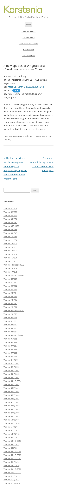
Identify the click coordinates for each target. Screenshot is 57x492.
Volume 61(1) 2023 (11, 476)
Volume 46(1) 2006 (11, 391)
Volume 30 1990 (10, 317)
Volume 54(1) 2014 (11, 444)
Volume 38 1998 (10, 349)
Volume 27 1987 (10, 303)
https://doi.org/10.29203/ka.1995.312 (26, 86)
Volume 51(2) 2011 (11, 430)
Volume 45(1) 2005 (11, 384)
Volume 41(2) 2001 (11, 363)
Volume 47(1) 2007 (11, 398)
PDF (16, 91)
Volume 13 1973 (10, 247)
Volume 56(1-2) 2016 (12, 455)
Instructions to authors (28, 43)
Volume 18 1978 (10, 268)
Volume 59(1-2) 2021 (12, 469)
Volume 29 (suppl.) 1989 (14, 310)
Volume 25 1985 (10, 296)
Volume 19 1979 (10, 272)
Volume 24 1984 (10, 293)
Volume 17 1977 (10, 261)
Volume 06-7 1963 (11, 226)
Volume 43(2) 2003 (11, 377)
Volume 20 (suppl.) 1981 (14, 275)
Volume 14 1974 (10, 250)
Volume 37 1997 (10, 345)
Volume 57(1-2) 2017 (12, 458)
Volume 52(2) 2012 (11, 437)
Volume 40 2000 (10, 356)
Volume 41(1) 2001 (11, 360)
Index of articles (28, 55)
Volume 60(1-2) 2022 (12, 472)
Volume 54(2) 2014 (11, 448)
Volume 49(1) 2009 (11, 412)
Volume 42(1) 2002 (11, 367)
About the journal (28, 31)
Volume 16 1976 (10, 257)
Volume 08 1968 (10, 229)
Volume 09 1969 (10, 233)
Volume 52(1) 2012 (11, 434)
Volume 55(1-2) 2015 (12, 451)
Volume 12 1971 (10, 243)
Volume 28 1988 (10, 307)
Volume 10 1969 (10, 236)
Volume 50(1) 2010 (11, 419)
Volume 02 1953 (10, 212)
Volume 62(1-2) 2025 (12, 483)
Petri (8, 139)
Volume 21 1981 (10, 282)
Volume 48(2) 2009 (11, 409)
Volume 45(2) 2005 (11, 388)
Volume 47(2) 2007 (11, 402)
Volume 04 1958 (10, 219)
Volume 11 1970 (10, 240)
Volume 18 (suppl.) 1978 (14, 264)
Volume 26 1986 (10, 300)
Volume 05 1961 (10, 222)
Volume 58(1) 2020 (11, 462)
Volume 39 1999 (10, 353)
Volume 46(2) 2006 (11, 395)
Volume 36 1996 (10, 342)
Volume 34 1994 (10, 331)
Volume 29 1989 (10, 314)
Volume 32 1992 (10, 324)
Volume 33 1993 (10, 328)
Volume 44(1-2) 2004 (12, 381)
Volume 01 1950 (10, 208)
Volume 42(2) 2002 (11, 370)
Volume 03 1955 (10, 215)
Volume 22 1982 (10, 286)
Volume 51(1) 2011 (11, 427)
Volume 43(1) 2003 (11, 374)
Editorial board (28, 37)
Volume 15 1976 (10, 254)
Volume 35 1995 (32, 136)
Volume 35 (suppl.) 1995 (14, 335)
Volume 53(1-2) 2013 (12, 441)
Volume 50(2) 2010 (11, 423)
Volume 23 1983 (10, 289)
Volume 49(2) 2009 (11, 416)
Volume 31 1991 (10, 321)
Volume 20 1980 (10, 279)
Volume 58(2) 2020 (11, 465)
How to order (28, 49)
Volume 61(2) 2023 (11, 479)
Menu (28, 24)
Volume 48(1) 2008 (11, 405)
